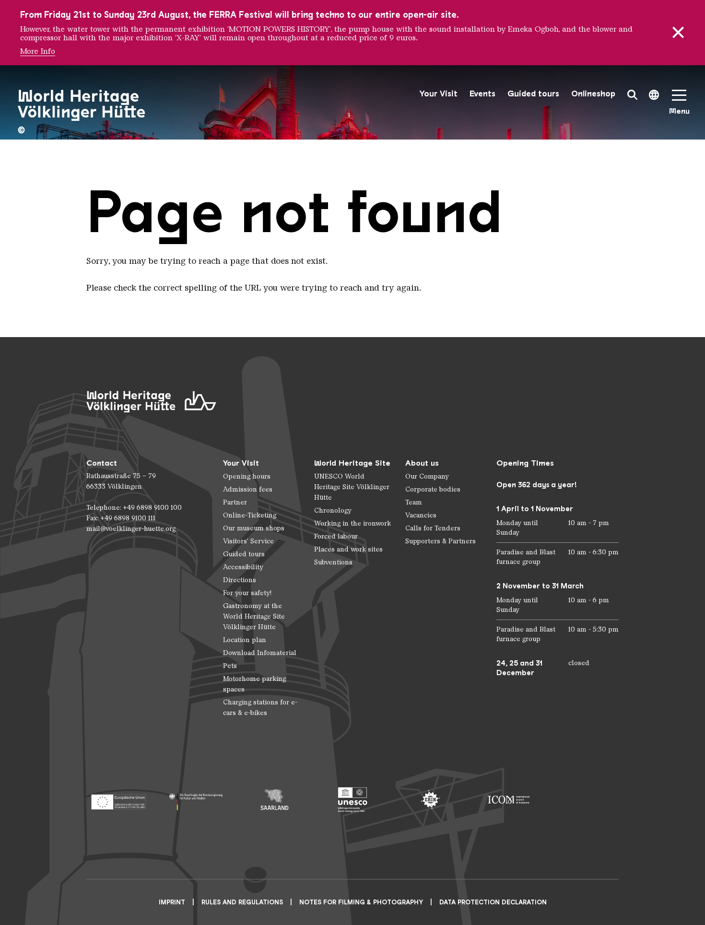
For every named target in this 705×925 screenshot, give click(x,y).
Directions (239, 580)
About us (422, 463)
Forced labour (336, 536)
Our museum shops (253, 528)
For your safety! (247, 593)
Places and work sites (348, 549)
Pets (230, 665)
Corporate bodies (432, 489)
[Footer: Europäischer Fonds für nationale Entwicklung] (118, 799)
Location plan (244, 640)
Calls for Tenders (432, 528)
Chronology (333, 510)
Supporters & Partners (440, 541)
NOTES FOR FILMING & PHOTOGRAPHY (361, 902)
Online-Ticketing (249, 515)
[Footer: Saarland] (274, 799)
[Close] (678, 32)
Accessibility (243, 567)
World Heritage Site (352, 463)
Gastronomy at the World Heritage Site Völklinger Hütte (254, 616)
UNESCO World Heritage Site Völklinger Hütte (351, 487)
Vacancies (420, 515)
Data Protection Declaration (493, 902)
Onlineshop (593, 94)
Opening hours (246, 476)
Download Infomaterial (259, 652)
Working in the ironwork (352, 523)
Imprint (172, 902)
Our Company (427, 476)
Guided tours (533, 94)
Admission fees (247, 489)
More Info (37, 51)
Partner (235, 502)
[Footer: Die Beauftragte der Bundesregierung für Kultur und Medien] (196, 799)
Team (413, 502)
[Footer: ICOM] (508, 799)
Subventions (333, 562)
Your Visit (438, 94)
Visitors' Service (248, 541)
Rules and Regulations (242, 902)
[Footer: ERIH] (430, 799)
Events (482, 94)
